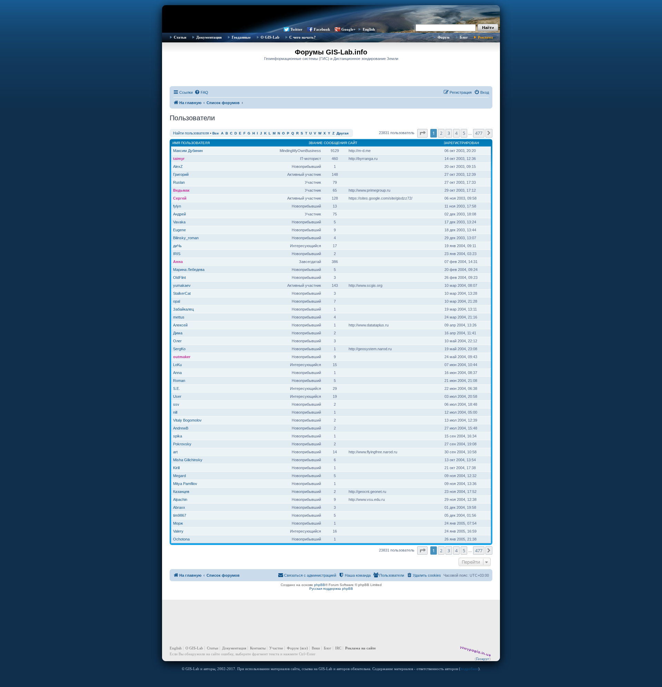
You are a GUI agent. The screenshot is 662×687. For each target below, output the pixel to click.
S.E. (176, 388)
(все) (304, 648)
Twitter (296, 29)
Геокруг (482, 659)
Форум (444, 37)
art (175, 452)
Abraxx (179, 507)
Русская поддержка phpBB (331, 588)
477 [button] (478, 133)
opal (176, 301)
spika (177, 436)
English (369, 29)
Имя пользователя (191, 143)
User (177, 396)
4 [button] (456, 133)
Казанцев (181, 491)
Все (215, 133)
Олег (177, 341)
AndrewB (180, 428)
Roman (179, 380)
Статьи (180, 37)
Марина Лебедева (188, 269)
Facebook (322, 29)
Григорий (181, 174)
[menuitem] (201, 92)
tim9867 (179, 515)
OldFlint (179, 277)
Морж (178, 523)
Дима (177, 333)
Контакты (257, 648)
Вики (316, 648)
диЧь (177, 246)
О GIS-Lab (270, 37)
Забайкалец (183, 309)
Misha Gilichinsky (187, 460)
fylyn (177, 206)
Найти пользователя (191, 133)
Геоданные (241, 37)
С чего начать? (302, 37)
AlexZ (178, 166)
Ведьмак (181, 190)
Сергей (180, 198)
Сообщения (335, 143)
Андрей (179, 214)
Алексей (180, 325)
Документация (209, 37)
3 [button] (449, 133)
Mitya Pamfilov (185, 484)
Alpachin (180, 499)
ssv (176, 404)
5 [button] (464, 133)
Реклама (485, 37)
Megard (179, 476)
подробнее (469, 669)
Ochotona (181, 539)
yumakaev (182, 285)
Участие (276, 648)
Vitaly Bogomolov (187, 420)
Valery (178, 531)
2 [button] (441, 133)
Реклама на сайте (360, 648)
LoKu (177, 365)
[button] (422, 133)
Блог (464, 37)
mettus (178, 317)
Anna (177, 373)
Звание (316, 143)
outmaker (181, 357)
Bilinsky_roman (186, 238)
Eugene (179, 230)
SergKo (179, 349)
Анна (178, 262)
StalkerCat (182, 293)
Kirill (176, 468)
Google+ (348, 29)
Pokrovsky (182, 444)
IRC (338, 648)
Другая (343, 133)
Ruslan (179, 182)
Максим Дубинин (188, 151)
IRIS (176, 254)
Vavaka (179, 222)
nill (175, 412)
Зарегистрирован (461, 143)
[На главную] (331, 15)
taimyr (178, 158)
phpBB (319, 585)
